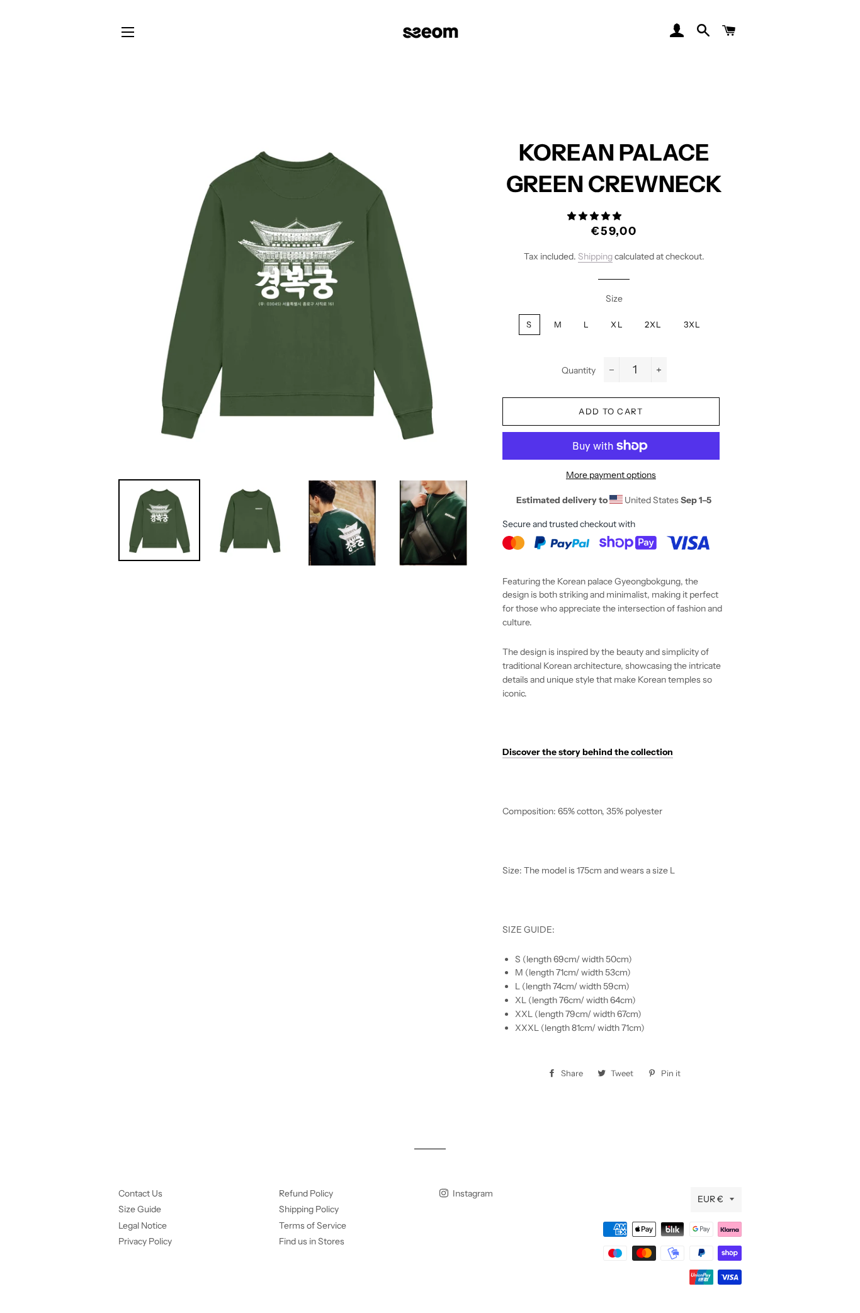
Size (614, 298)
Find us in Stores (311, 1241)
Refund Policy (306, 1193)
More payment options (611, 474)
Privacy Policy (145, 1241)
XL (617, 324)
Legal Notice (142, 1225)
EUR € (710, 1199)
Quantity (579, 370)
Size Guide (139, 1209)
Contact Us (140, 1193)
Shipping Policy (309, 1209)
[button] (595, 216)
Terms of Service (312, 1225)
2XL (653, 324)
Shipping (595, 256)
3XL (692, 324)
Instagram (472, 1193)
